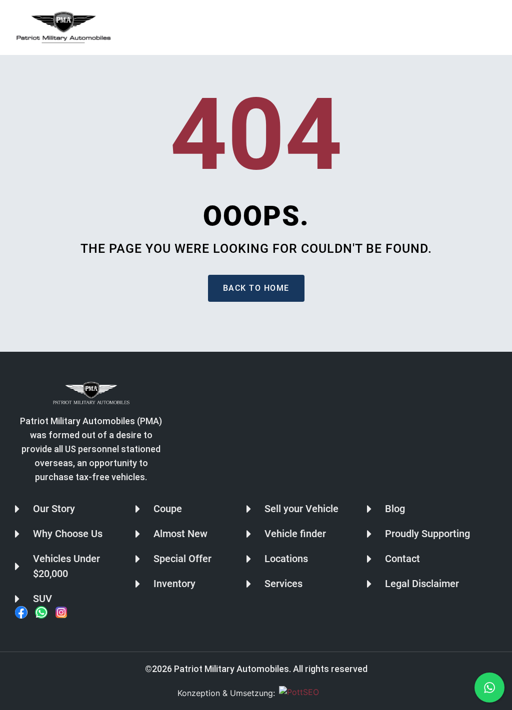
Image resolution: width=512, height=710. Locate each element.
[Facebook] (21, 612)
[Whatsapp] (41, 612)
